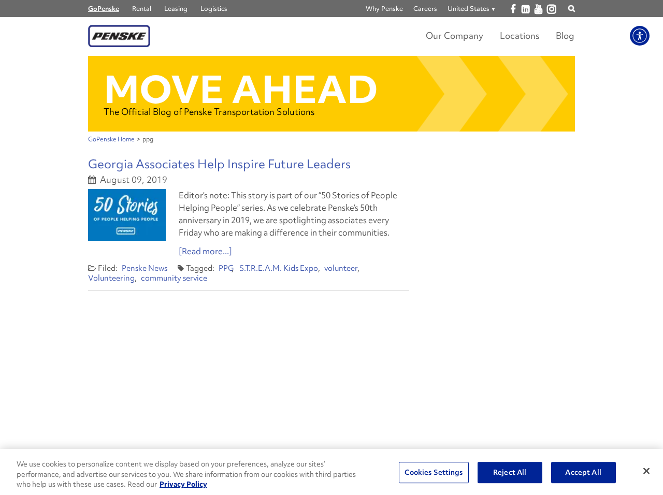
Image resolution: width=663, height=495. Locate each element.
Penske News (144, 268)
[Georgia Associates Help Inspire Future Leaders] (127, 215)
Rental (141, 8)
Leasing (176, 8)
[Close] (646, 470)
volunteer (340, 268)
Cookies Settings (434, 472)
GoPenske (103, 8)
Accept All (583, 472)
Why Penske (384, 8)
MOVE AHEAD (241, 89)
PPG (226, 268)
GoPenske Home (111, 139)
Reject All (509, 472)
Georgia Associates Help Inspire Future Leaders (219, 164)
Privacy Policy (183, 484)
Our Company (454, 35)
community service (174, 278)
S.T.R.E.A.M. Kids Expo (278, 268)
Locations (519, 35)
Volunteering (111, 278)
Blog (565, 35)
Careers (425, 8)
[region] (331, 472)
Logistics (213, 8)
